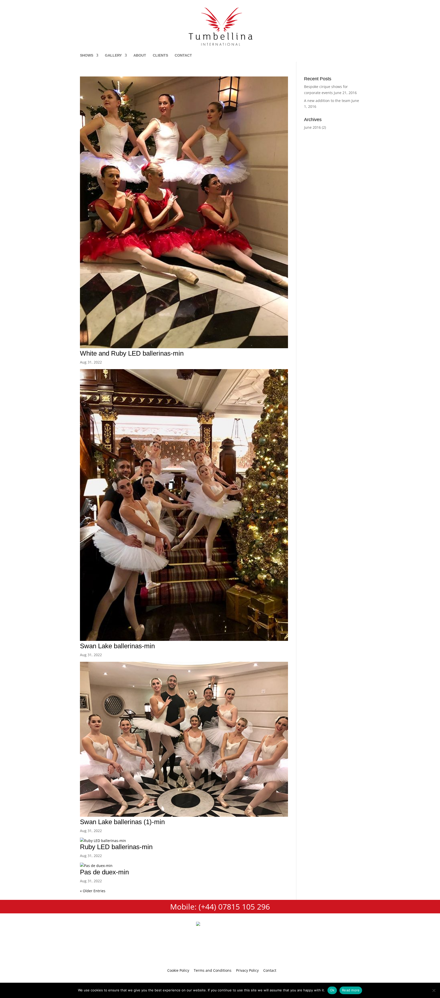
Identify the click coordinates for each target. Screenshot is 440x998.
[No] (433, 990)
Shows (86, 55)
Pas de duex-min (104, 872)
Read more (351, 990)
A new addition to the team (327, 100)
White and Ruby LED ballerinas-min (132, 353)
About (139, 55)
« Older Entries (92, 890)
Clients (160, 55)
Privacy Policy (247, 970)
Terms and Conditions (212, 970)
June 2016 (312, 127)
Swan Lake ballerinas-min (117, 646)
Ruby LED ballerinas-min (116, 847)
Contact (183, 55)
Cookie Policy (178, 970)
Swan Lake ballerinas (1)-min (122, 822)
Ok (332, 990)
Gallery (113, 55)
